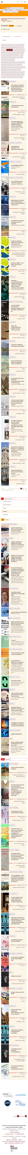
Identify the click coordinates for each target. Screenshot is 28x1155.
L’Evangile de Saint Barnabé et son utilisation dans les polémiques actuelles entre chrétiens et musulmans (17, 856)
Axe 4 (19, 47)
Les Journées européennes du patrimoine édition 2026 (17, 959)
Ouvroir (16, 62)
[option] (14, 530)
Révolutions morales (16, 72)
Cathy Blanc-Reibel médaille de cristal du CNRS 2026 (18, 594)
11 (25, 488)
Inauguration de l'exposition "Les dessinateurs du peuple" (17, 148)
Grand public (15, 54)
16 (11, 490)
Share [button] (15, 1116)
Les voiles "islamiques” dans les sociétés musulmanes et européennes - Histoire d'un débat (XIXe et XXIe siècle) (17, 424)
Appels (22, 45)
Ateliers (14, 47)
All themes (4, 45)
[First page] (2, 488)
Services (3, 74)
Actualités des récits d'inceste (13, 45)
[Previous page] (4, 488)
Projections (10, 67)
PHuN (20, 62)
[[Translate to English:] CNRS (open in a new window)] (7, 1103)
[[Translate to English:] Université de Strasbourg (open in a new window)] (7, 1095)
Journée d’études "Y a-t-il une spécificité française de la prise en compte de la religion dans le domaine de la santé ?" (17, 878)
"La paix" (13, 640)
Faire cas (9, 52)
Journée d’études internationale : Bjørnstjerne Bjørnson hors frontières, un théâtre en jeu (18, 308)
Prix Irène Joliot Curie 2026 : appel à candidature (17, 653)
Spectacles (8, 74)
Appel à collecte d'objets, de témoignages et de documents (17, 744)
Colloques (4, 50)
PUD (23, 62)
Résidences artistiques (6, 72)
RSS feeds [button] (22, 1116)
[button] (18, 2)
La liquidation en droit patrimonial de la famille (17, 812)
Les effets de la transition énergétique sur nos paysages (17, 222)
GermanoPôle (8, 54)
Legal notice (14, 1139)
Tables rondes (21, 74)
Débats (23, 50)
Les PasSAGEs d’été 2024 (17, 165)
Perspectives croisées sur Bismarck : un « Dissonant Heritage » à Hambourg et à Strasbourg (17, 449)
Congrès (15, 50)
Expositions (4, 52)
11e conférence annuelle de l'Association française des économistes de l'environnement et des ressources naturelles (17, 88)
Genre (3, 54)
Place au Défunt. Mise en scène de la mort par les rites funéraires (17, 695)
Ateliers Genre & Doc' (16, 976)
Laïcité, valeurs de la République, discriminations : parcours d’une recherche (17, 1012)
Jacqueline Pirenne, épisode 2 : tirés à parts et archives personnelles (17, 709)
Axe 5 (22, 47)
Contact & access (9, 1134)
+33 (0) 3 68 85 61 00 (15, 1132)
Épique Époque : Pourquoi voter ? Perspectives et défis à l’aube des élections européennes (18, 202)
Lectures (3, 59)
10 (23, 488)
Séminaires (14, 74)
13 (4, 490)
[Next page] (24, 490)
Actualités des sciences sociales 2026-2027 (17, 940)
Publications (16, 67)
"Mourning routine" (16, 680)
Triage (3, 77)
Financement (15, 52)
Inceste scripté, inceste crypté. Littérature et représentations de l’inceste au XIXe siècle (17, 899)
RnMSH (19, 69)
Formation (21, 52)
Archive (4, 40)
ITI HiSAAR (21, 54)
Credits (20, 1139)
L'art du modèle (19, 57)
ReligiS (3, 69)
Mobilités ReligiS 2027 (16, 734)
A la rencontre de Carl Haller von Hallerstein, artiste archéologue (16, 362)
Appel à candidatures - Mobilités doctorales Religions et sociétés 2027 (17, 543)
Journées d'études (11, 57)
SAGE (23, 72)
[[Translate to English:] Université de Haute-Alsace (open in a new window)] (20, 1095)
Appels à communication (7, 47)
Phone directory (20, 1134)
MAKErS (12, 59)
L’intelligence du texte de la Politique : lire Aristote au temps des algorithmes (17, 724)
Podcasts (11, 64)
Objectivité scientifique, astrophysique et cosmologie (17, 1031)
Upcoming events (7, 36)
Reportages (14, 69)
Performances (5, 64)
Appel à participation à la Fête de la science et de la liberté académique (17, 623)
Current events (17, 36)
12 (2, 490)
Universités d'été (9, 77)
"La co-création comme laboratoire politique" (17, 182)
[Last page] (26, 490)
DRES (19, 50)
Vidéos (15, 77)
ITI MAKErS (4, 57)
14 (7, 490)
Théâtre (8, 59)
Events (4, 21)
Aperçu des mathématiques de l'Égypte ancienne (16, 327)
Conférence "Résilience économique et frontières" (17, 345)
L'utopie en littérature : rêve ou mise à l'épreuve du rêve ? (17, 472)
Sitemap (8, 1139)
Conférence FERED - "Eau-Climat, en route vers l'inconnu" (17, 264)
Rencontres (8, 69)
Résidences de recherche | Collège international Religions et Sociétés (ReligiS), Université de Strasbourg (17, 558)
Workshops (20, 77)
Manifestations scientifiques (8, 62)
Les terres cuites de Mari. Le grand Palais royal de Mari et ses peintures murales (17, 402)
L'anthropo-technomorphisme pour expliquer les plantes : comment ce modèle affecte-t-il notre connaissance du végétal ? (17, 284)
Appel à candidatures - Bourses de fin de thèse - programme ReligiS (17, 529)
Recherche (23, 67)
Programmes (4, 67)
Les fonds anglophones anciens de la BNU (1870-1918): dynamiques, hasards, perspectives (17, 124)
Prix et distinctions (18, 64)
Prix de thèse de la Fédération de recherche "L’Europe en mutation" (17, 662)
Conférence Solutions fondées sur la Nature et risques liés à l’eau (17, 242)
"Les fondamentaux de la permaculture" (17, 106)
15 (9, 490)
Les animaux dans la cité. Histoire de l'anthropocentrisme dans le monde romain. (17, 380)
